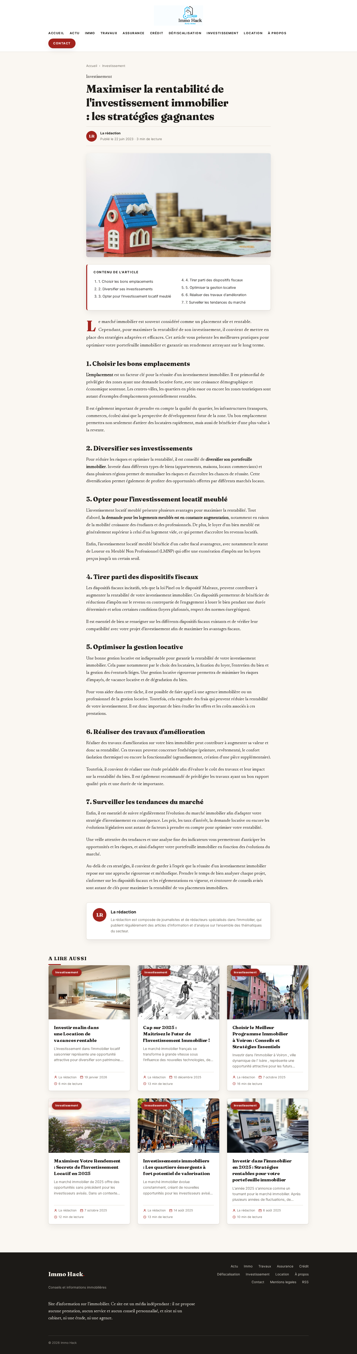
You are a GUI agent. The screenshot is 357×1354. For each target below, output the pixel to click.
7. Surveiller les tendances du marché (216, 302)
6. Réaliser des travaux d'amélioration (216, 295)
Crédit (156, 33)
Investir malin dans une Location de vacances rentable (76, 1033)
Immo (90, 33)
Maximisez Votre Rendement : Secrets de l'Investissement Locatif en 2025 (87, 1167)
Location (253, 33)
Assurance (134, 33)
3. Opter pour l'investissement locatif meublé (134, 296)
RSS (305, 1282)
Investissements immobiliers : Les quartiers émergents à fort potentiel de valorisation (176, 1167)
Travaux (109, 33)
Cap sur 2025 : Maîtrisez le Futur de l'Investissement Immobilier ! (176, 1033)
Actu (75, 33)
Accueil (56, 33)
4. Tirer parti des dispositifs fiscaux (214, 280)
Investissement (222, 33)
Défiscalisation (185, 33)
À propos (277, 33)
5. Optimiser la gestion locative (211, 287)
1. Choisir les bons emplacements (125, 281)
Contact (62, 43)
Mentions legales (283, 1282)
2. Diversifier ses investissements (125, 289)
